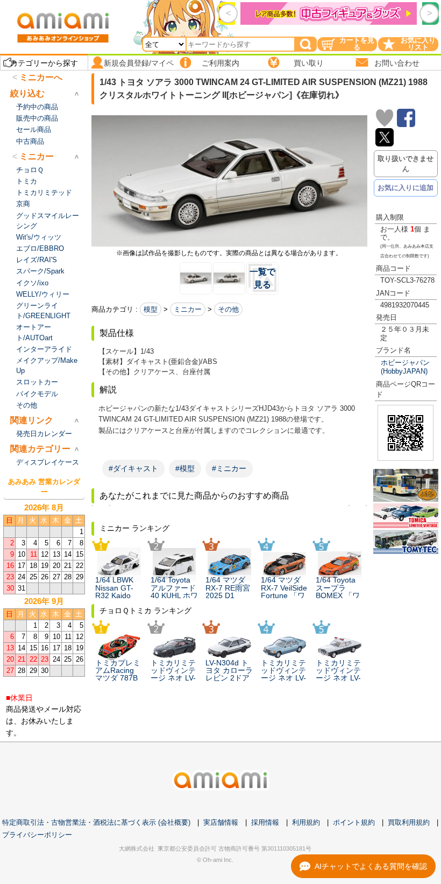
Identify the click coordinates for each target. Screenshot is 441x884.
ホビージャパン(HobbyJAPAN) (405, 367)
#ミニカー (229, 468)
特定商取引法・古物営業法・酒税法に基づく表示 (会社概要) (96, 822)
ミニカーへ (40, 77)
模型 (151, 309)
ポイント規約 (354, 822)
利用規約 (306, 822)
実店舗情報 (220, 822)
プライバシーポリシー (37, 835)
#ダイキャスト (133, 468)
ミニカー (188, 309)
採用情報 (265, 822)
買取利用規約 (409, 822)
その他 (228, 309)
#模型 (185, 468)
